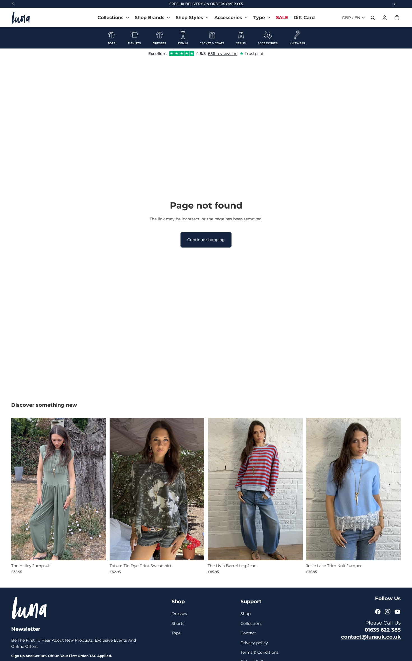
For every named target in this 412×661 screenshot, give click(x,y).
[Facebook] (377, 611)
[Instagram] (387, 611)
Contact (248, 632)
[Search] (373, 17)
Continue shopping (206, 239)
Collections (251, 623)
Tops (176, 632)
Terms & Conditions (259, 652)
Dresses (179, 613)
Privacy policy (254, 642)
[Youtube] (397, 611)
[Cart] (397, 17)
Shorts (178, 623)
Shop (245, 613)
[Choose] (97, 552)
